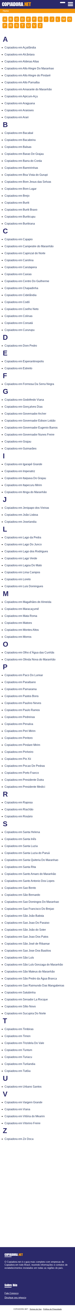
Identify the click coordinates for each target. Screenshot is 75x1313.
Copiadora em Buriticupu (20, 216)
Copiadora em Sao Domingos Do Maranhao (32, 901)
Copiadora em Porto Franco (22, 772)
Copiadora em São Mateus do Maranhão (30, 971)
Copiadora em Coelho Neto (22, 309)
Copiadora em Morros (18, 636)
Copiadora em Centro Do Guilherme (27, 281)
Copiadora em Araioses (19, 110)
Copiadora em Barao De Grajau (24, 153)
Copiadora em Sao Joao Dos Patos (26, 936)
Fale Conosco (11, 1293)
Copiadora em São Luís (19, 957)
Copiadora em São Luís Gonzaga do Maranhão (34, 964)
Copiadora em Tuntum (18, 1050)
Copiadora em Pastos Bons (22, 696)
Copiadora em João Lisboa (21, 514)
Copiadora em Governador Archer (25, 413)
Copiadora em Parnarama (21, 689)
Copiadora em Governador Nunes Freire (29, 434)
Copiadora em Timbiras (19, 1029)
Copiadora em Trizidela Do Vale (24, 1043)
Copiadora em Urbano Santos (23, 1086)
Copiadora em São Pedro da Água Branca (31, 978)
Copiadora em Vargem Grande (23, 1102)
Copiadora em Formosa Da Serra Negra (29, 384)
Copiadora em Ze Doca (19, 1138)
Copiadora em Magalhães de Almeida (28, 601)
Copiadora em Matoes (18, 622)
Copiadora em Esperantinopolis (24, 361)
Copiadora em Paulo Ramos (22, 710)
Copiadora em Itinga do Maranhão (26, 492)
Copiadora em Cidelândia (20, 295)
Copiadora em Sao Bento (20, 887)
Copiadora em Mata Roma (21, 615)
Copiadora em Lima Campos (22, 572)
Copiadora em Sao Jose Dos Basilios (28, 950)
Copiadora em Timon (18, 1036)
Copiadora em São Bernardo (22, 894)
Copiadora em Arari (17, 117)
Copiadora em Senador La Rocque (26, 999)
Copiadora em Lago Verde (21, 558)
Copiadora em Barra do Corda (23, 160)
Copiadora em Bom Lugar (20, 188)
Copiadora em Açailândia (20, 47)
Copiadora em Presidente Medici (25, 786)
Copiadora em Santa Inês (20, 839)
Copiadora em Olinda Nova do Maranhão (30, 659)
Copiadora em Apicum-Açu (21, 96)
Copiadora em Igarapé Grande (23, 464)
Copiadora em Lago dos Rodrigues (26, 551)
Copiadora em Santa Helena (22, 832)
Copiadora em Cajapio (19, 239)
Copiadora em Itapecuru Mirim (23, 485)
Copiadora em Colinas (18, 316)
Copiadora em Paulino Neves (23, 703)
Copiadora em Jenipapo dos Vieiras (27, 507)
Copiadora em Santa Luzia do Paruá (27, 853)
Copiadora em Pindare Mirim (22, 744)
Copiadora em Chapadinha (21, 288)
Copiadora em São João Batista (24, 915)
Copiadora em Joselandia (20, 521)
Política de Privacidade (52, 1309)
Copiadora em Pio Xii (18, 758)
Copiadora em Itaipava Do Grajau (25, 478)
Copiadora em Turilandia (20, 1063)
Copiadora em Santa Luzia (21, 846)
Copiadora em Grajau (18, 441)
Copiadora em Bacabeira (20, 139)
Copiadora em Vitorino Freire (22, 1123)
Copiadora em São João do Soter (25, 929)
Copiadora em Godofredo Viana (24, 399)
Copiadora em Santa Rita (20, 866)
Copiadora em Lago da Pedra (23, 537)
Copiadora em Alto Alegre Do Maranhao (29, 68)
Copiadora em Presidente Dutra (24, 779)
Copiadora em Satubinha (20, 992)
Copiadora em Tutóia (18, 1070)
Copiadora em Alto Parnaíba (22, 82)
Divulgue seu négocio (15, 1297)
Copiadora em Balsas (18, 146)
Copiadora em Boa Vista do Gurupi (26, 174)
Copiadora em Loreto (18, 579)
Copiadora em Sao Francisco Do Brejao (29, 908)
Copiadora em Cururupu (20, 329)
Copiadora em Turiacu (18, 1056)
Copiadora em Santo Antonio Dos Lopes (29, 880)
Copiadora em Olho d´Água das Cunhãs (29, 652)
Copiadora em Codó (17, 302)
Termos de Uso (36, 1309)
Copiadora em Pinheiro (19, 751)
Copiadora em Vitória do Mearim (25, 1116)
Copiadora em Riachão (19, 809)
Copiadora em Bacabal (19, 132)
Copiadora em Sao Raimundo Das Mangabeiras (34, 985)
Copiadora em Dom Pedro (21, 345)
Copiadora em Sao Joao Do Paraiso (27, 922)
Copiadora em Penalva (19, 723)
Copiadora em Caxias (18, 274)
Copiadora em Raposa (19, 802)
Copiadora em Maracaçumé (22, 608)
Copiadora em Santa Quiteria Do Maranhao (31, 859)
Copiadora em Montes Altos (22, 629)
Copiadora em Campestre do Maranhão (29, 246)
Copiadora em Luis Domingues (24, 586)
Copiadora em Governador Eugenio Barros (31, 427)
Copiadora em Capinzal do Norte (25, 253)
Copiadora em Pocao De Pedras (25, 765)
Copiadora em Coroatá (19, 322)
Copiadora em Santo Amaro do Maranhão (30, 873)
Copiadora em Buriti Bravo (21, 209)
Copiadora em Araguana (20, 103)
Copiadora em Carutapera (21, 267)
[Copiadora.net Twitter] (7, 1271)
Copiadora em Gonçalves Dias (24, 406)
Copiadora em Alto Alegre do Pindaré (28, 75)
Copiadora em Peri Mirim (20, 730)
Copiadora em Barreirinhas (21, 167)
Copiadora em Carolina (19, 260)
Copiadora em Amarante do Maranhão (28, 89)
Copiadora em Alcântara (20, 54)
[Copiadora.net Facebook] (5, 1271)
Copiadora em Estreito (18, 368)
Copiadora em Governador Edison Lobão (30, 420)
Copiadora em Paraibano (20, 682)
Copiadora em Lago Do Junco (23, 544)
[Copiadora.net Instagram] (8, 1271)
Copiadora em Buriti (17, 202)
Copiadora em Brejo (17, 195)
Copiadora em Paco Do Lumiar (24, 675)
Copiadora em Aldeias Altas (22, 61)
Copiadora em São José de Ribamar (27, 943)
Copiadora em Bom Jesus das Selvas (28, 181)
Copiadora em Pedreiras (20, 717)
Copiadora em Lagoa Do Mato (23, 565)
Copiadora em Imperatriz (20, 471)
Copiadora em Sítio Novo (20, 1006)
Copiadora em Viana (17, 1109)
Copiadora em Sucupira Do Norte (25, 1013)
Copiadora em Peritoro (19, 737)
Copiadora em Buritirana (20, 223)
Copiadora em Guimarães (20, 448)
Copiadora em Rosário (19, 816)
